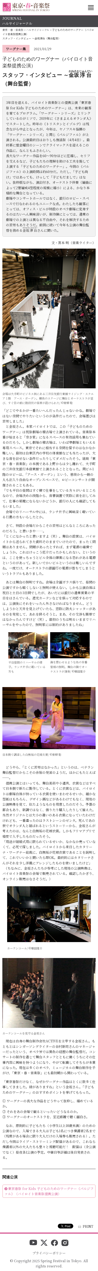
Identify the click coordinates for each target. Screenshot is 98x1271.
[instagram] (65, 1243)
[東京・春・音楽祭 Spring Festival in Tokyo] (26, 7)
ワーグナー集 (16, 48)
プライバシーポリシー (49, 1253)
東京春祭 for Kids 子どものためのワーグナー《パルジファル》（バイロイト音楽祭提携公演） (49, 1191)
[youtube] (33, 1243)
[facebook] (54, 1243)
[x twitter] (44, 1243)
